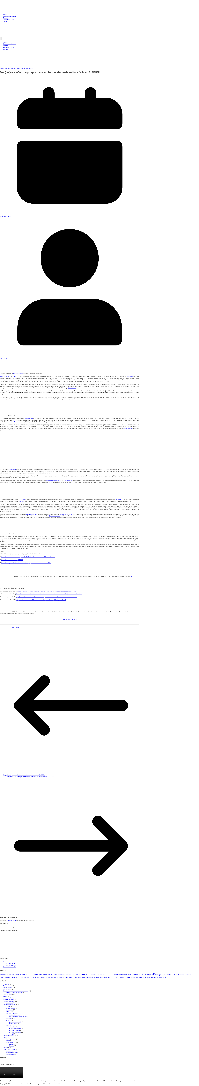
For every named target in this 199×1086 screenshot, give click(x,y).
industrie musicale (11, 1013)
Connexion (6, 962)
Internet (5, 1037)
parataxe (48, 977)
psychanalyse (65, 977)
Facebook (12, 1044)
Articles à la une (7, 986)
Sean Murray (12, 469)
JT (13, 1034)
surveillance (121, 977)
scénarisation (102, 977)
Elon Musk (15, 376)
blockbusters (23, 974)
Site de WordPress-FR (9, 967)
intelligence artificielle (170, 974)
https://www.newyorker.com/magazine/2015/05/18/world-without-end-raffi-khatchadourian (28, 557)
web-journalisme (155, 977)
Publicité (5, 1047)
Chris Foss (14, 422)
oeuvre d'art (43, 977)
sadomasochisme (95, 977)
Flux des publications (9, 963)
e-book (5, 996)
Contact (5, 21)
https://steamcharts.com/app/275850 (12, 560)
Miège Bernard (10, 1054)
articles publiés (4, 68)
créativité (69, 974)
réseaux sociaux (28, 68)
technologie (133, 977)
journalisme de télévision (185, 974)
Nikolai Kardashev (54, 516)
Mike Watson (72, 388)
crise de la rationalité (62, 974)
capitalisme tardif (35, 974)
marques (23, 977)
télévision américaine (15, 1029)
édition (8, 1011)
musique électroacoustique (14, 993)
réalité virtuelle (86, 977)
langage (193, 974)
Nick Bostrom (68, 480)
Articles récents (7, 989)
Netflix (8, 1041)
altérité (7, 974)
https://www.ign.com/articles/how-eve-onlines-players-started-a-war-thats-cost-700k (26, 563)
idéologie (157, 974)
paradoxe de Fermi (31, 514)
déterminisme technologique (123, 974)
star (106, 977)
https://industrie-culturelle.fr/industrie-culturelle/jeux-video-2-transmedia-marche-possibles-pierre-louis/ (46, 597)
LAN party (118, 500)
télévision (9, 1025)
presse (8, 1020)
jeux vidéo (21, 68)
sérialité (127, 977)
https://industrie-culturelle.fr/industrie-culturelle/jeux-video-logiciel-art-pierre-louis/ (41, 600)
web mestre (3, 358)
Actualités (6, 984)
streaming (112, 977)
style (117, 977)
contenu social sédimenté (50, 974)
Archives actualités (8, 19)
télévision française (15, 1032)
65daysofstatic (127, 428)
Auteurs (5, 18)
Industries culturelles (9, 1005)
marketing (16, 977)
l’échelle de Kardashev (66, 514)
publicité (71, 977)
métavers (130, 376)
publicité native (78, 977)
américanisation (14, 974)
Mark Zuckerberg (5, 376)
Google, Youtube (11, 1039)
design (92, 974)
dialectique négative (109, 974)
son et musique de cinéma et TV (18, 1017)
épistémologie (162, 977)
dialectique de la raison (99, 974)
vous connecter (11, 920)
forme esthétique (145, 974)
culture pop (87, 974)
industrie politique (8, 999)
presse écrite (13, 1023)
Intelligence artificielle (9, 1035)
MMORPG (21, 501)
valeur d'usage (145, 977)
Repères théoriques (9, 1049)
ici (131, 576)
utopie (138, 977)
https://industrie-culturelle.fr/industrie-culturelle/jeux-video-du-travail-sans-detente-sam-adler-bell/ (47, 591)
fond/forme (136, 974)
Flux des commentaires (9, 965)
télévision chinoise (14, 1030)
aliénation (2, 974)
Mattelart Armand (11, 1053)
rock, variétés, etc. (14, 1015)
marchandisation (6, 977)
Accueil (5, 14)
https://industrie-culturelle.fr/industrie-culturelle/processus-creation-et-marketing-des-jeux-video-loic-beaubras (49, 594)
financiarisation (7, 998)
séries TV (12, 1027)
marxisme (30, 977)
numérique (37, 977)
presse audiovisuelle (15, 1022)
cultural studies (13, 68)
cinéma (8, 1006)
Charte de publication (9, 16)
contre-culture (10, 1008)
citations (8, 1051)
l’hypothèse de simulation (53, 480)
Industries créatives (9, 1001)
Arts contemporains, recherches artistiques (15, 991)
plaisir (52, 977)
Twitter (11, 1046)
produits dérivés (58, 977)
